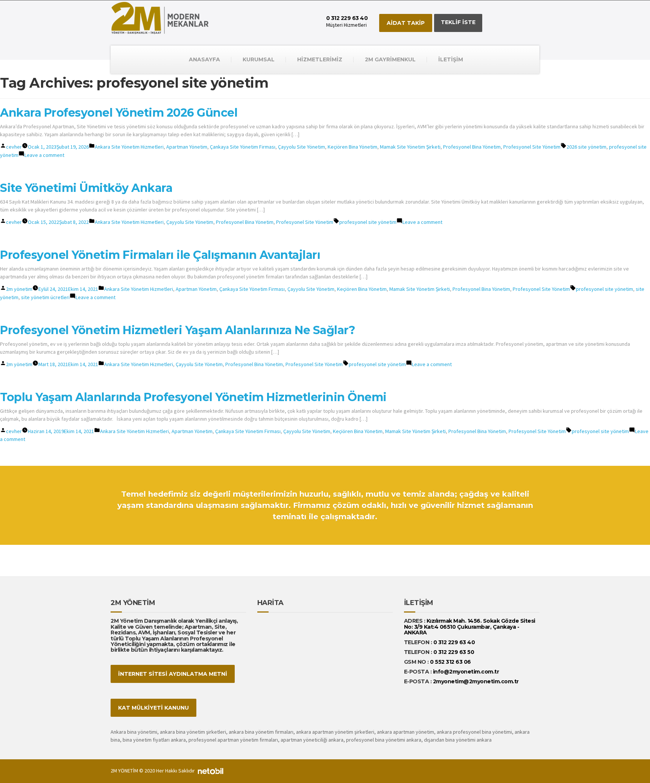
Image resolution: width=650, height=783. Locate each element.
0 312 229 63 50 (453, 652)
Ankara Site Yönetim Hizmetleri (129, 146)
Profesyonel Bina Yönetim (472, 146)
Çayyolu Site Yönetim (301, 146)
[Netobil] (210, 770)
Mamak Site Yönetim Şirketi (410, 146)
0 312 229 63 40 (453, 642)
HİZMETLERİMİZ (319, 59)
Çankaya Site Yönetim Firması (242, 146)
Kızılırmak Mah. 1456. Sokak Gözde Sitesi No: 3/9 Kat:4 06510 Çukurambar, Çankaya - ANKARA (469, 626)
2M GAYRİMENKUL (390, 59)
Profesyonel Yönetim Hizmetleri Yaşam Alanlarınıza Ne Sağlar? (177, 330)
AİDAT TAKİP (406, 23)
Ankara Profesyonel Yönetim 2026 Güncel (118, 113)
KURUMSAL (259, 59)
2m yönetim (19, 289)
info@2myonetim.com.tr (466, 671)
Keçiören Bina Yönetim (352, 146)
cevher (14, 146)
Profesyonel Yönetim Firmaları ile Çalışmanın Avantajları (160, 255)
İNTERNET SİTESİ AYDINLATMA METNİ (172, 673)
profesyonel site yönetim (367, 222)
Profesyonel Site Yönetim (531, 146)
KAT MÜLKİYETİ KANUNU (153, 707)
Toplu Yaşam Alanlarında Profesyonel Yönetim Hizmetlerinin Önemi (193, 397)
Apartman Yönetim (186, 146)
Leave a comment (44, 155)
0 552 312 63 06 (450, 661)
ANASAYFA (204, 59)
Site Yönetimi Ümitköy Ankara (86, 188)
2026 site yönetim (586, 146)
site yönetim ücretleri (45, 297)
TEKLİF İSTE (458, 22)
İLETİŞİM (450, 59)
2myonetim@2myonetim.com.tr (476, 681)
